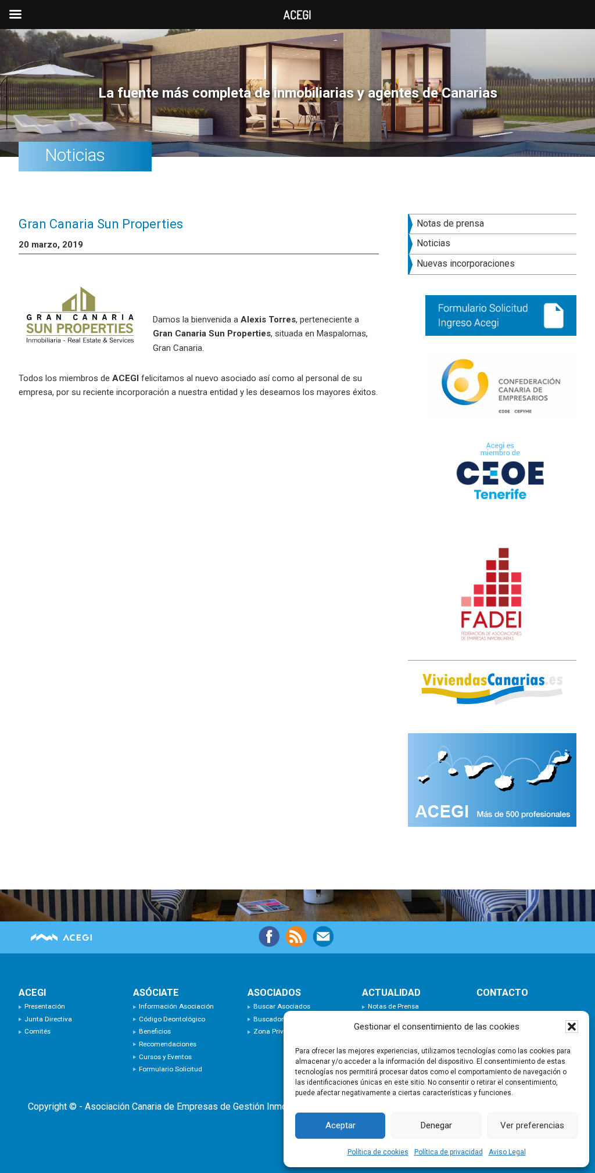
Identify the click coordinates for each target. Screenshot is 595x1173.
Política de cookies (377, 1152)
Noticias (433, 243)
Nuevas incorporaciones (466, 263)
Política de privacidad (448, 1152)
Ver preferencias (532, 1125)
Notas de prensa (450, 223)
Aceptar (340, 1125)
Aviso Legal (507, 1152)
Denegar (436, 1125)
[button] (572, 1026)
